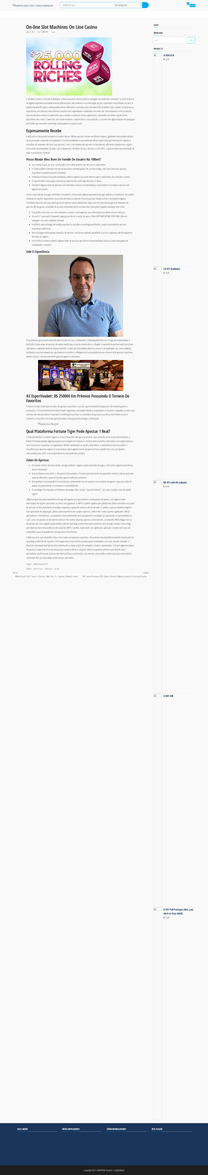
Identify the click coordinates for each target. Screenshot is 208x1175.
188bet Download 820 (40, 564)
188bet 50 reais (38, 568)
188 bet (74, 136)
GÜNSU (109, 1151)
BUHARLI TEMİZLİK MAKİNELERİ (74, 1140)
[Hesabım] (181, 5)
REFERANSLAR (86, 15)
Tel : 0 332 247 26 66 (159, 1135)
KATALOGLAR (68, 15)
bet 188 (56, 568)
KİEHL (108, 1145)
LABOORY (110, 1135)
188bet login (48, 568)
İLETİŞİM (101, 15)
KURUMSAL (32, 15)
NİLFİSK (109, 1156)
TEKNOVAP (110, 1140)
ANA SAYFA (18, 15)
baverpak (44, 32)
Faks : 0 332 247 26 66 (160, 1140)
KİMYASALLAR (67, 1155)
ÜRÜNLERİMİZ (49, 15)
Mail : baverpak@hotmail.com (163, 1145)
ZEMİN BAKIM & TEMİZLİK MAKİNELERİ (76, 1135)
